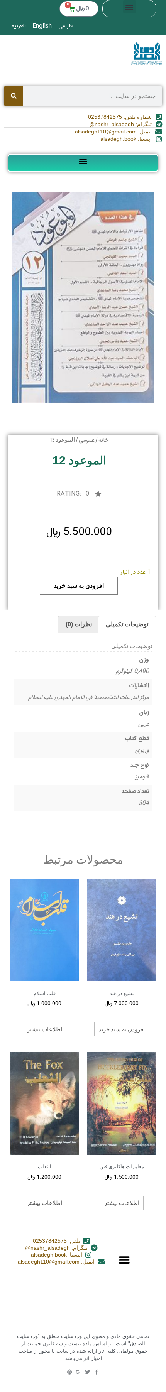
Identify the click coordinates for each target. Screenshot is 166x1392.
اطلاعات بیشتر (44, 1029)
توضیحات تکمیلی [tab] (127, 624)
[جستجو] (13, 96)
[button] (129, 6)
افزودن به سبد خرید (79, 586)
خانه (103, 440)
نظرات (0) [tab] (79, 624)
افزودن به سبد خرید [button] (121, 1029)
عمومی (87, 440)
